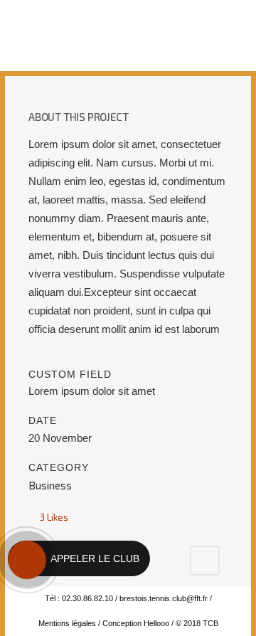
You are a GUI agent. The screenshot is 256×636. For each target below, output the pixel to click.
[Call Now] (25, 558)
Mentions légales (67, 623)
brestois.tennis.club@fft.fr (163, 598)
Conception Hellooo (135, 623)
